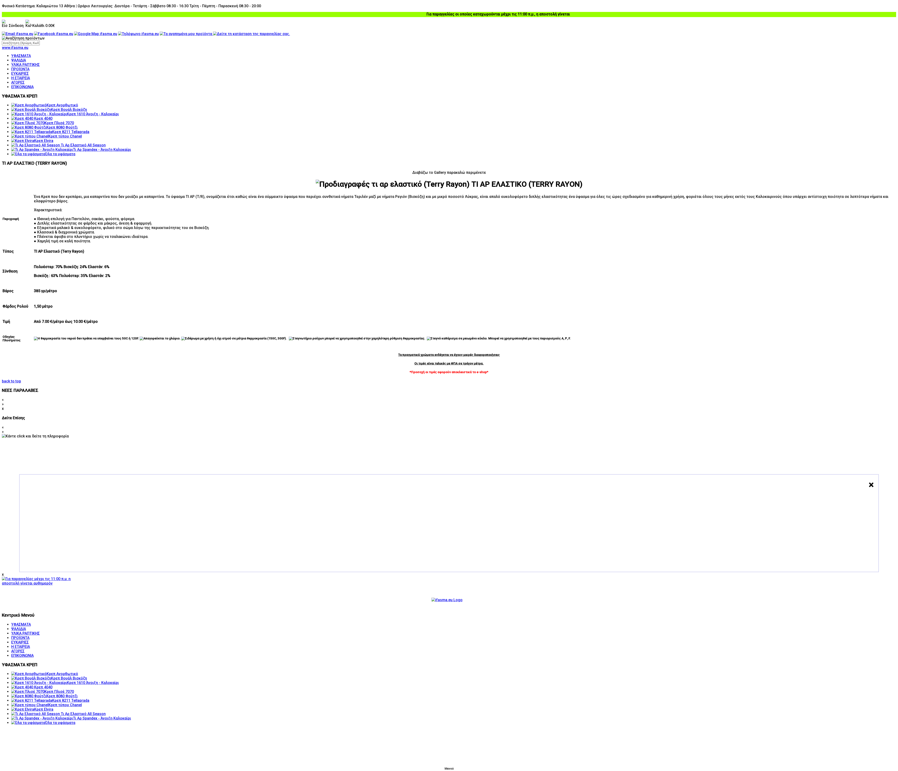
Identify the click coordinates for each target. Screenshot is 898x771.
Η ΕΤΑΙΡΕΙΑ (20, 78)
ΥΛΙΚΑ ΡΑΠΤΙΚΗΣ (25, 64)
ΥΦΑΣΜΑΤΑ (21, 56)
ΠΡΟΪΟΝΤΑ (20, 69)
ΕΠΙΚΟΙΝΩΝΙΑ (22, 87)
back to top (11, 381)
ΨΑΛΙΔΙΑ (18, 60)
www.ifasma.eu (15, 47)
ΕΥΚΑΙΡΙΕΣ (20, 73)
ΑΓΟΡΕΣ (18, 82)
